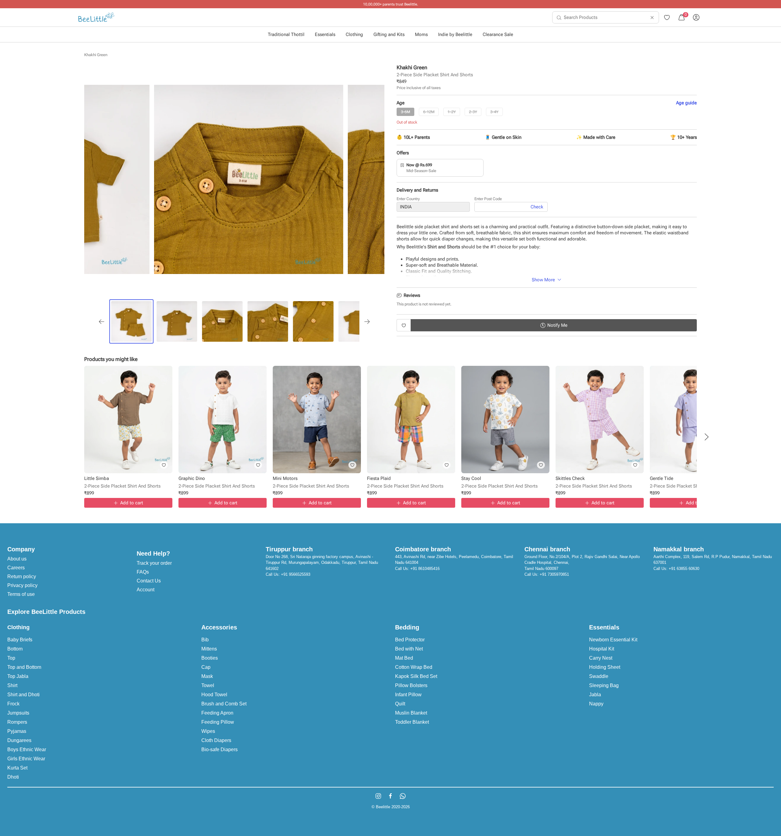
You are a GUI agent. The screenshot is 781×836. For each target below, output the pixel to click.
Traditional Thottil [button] (286, 34)
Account (145, 589)
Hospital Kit (601, 648)
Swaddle (598, 676)
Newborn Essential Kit (613, 639)
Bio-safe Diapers (219, 749)
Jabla (595, 694)
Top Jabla (17, 676)
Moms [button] (421, 34)
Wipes (208, 731)
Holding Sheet (604, 667)
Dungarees (19, 740)
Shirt (12, 685)
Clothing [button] (354, 34)
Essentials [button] (325, 34)
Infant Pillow (408, 694)
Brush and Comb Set (224, 703)
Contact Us (149, 580)
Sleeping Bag (604, 685)
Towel (207, 685)
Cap (206, 667)
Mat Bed (404, 658)
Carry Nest (600, 658)
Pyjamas (16, 731)
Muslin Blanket (411, 712)
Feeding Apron (217, 712)
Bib (205, 639)
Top (11, 658)
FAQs (143, 572)
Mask (207, 676)
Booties (209, 658)
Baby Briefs (19, 639)
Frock (13, 703)
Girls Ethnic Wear (26, 758)
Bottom (15, 648)
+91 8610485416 (425, 568)
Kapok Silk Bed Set (416, 676)
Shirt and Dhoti (23, 694)
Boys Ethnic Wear (26, 749)
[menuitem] (96, 17)
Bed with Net (409, 648)
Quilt (400, 703)
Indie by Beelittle (455, 34)
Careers (16, 567)
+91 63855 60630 (684, 568)
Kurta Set (17, 767)
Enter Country (408, 198)
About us (17, 558)
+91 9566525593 (295, 574)
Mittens (209, 648)
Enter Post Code (488, 198)
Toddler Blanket (412, 722)
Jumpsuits (18, 712)
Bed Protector (410, 639)
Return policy (21, 576)
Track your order (154, 563)
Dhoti (13, 777)
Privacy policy (22, 585)
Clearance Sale (498, 34)
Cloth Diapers (216, 740)
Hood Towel (214, 694)
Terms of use (21, 594)
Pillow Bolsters (411, 685)
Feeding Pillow (217, 722)
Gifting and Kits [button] (389, 34)
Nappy (596, 703)
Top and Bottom (24, 667)
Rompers (17, 722)
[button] (706, 437)
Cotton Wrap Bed (413, 667)
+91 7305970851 (554, 574)
